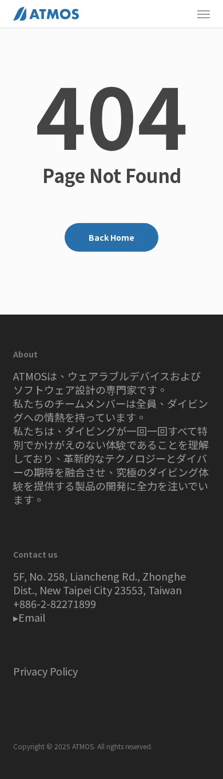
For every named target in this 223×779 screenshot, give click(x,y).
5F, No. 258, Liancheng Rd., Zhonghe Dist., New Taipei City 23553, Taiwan (99, 583)
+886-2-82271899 (54, 603)
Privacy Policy (45, 670)
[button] (203, 13)
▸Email (29, 617)
